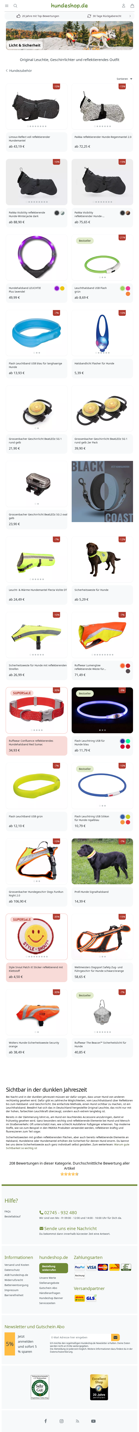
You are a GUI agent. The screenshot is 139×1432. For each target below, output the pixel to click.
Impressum (11, 1290)
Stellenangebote (49, 1283)
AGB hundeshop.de (16, 1275)
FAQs (8, 1211)
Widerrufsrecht (14, 1280)
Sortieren (122, 78)
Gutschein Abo (48, 1288)
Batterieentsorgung (16, 1285)
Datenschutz (12, 1270)
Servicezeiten (47, 1303)
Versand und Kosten (17, 1265)
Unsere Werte (47, 1278)
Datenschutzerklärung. (61, 1351)
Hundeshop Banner (51, 1298)
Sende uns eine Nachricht (70, 1228)
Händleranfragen (49, 1293)
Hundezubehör (20, 70)
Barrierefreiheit (14, 1295)
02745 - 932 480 (60, 1212)
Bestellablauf (12, 1216)
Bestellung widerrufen (49, 1268)
